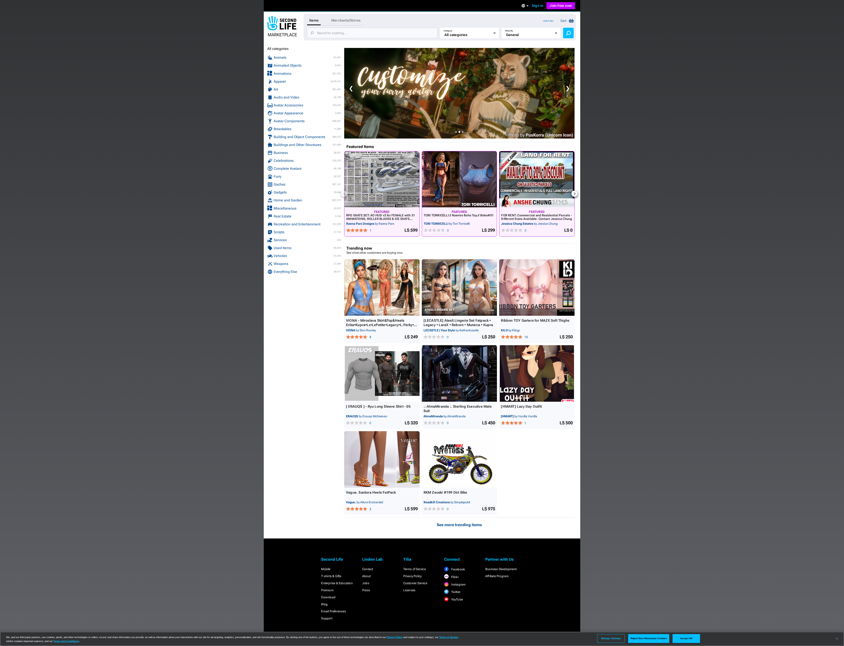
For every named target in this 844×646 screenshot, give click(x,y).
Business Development (501, 569)
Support (326, 618)
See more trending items (459, 524)
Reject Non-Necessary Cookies (649, 638)
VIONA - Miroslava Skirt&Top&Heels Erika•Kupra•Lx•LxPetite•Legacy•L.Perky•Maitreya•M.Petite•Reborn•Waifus (381, 324)
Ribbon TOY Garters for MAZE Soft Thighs (535, 320)
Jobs (365, 583)
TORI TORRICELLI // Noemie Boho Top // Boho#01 (459, 215)
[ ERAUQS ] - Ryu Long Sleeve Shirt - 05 (378, 406)
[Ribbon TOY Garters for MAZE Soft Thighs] (537, 287)
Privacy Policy (412, 576)
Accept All (686, 638)
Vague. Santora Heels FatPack (371, 492)
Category (448, 30)
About (366, 576)
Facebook (457, 569)
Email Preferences (333, 611)
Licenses (409, 590)
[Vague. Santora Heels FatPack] (382, 459)
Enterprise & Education (337, 583)
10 (526, 337)
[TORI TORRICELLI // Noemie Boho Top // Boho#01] (459, 179)
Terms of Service (414, 569)
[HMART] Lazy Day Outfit (521, 406)
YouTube (456, 599)
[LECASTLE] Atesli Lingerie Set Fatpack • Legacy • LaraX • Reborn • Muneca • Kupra (458, 322)
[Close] (837, 638)
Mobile (325, 569)
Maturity (509, 30)
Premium (327, 590)
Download (328, 597)
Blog (324, 604)
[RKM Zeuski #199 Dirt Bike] (459, 459)
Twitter (455, 592)
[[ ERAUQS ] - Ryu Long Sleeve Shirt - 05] (382, 373)
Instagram (458, 584)
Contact (367, 569)
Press (366, 590)
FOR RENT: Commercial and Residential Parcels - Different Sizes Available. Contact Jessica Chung (536, 217)
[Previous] (344, 194)
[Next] (574, 194)
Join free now (560, 6)
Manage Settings (611, 638)
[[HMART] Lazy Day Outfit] (537, 373)
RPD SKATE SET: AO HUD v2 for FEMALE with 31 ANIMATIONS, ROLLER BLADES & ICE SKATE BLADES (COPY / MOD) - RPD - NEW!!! (380, 219)
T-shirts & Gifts (331, 576)
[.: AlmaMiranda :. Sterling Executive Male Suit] (459, 373)
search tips (548, 21)
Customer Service (415, 583)
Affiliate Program (497, 576)
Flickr (454, 577)
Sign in (537, 6)
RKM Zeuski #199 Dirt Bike (445, 492)
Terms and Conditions (66, 641)
